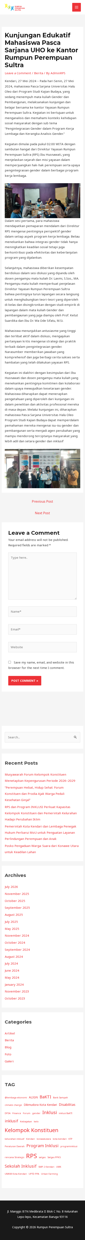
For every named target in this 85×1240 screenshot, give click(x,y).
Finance (16, 1113)
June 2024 (12, 970)
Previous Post (42, 501)
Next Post (42, 513)
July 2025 (11, 922)
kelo (36, 1121)
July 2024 (11, 963)
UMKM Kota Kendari (16, 1173)
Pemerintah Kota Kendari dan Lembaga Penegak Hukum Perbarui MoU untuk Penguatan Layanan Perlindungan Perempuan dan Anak (40, 832)
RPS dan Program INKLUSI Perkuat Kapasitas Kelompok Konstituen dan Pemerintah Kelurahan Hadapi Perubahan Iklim (41, 813)
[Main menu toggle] (76, 7)
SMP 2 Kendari (46, 1166)
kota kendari (60, 1138)
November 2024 (17, 935)
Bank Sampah (60, 1097)
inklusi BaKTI (65, 1113)
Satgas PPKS (54, 1157)
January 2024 (14, 984)
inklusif (11, 1120)
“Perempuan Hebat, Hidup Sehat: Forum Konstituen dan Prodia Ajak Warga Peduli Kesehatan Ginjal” (34, 793)
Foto (8, 1054)
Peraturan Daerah (15, 1146)
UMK (58, 1166)
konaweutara (44, 1138)
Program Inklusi (42, 1145)
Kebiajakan (26, 1121)
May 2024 (12, 977)
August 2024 (14, 956)
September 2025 (17, 907)
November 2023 (17, 991)
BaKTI (45, 1097)
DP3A (8, 1113)
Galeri (9, 1061)
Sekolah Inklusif (21, 1166)
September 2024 (17, 949)
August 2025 (14, 914)
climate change (13, 1105)
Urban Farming (49, 1173)
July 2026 (11, 887)
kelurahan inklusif (14, 1138)
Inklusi (49, 1112)
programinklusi (68, 1146)
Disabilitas (67, 1104)
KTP (70, 1138)
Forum (26, 1113)
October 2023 (15, 998)
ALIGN (33, 1097)
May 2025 (12, 929)
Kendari (30, 1138)
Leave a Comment (18, 73)
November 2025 (17, 894)
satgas (42, 1157)
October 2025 (15, 901)
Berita (38, 73)
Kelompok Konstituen (31, 1130)
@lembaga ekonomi (16, 1097)
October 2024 (15, 942)
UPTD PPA (34, 1173)
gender (36, 1113)
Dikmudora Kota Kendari (40, 1105)
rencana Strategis (14, 1157)
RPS (31, 1156)
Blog (8, 1047)
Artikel (10, 1033)
